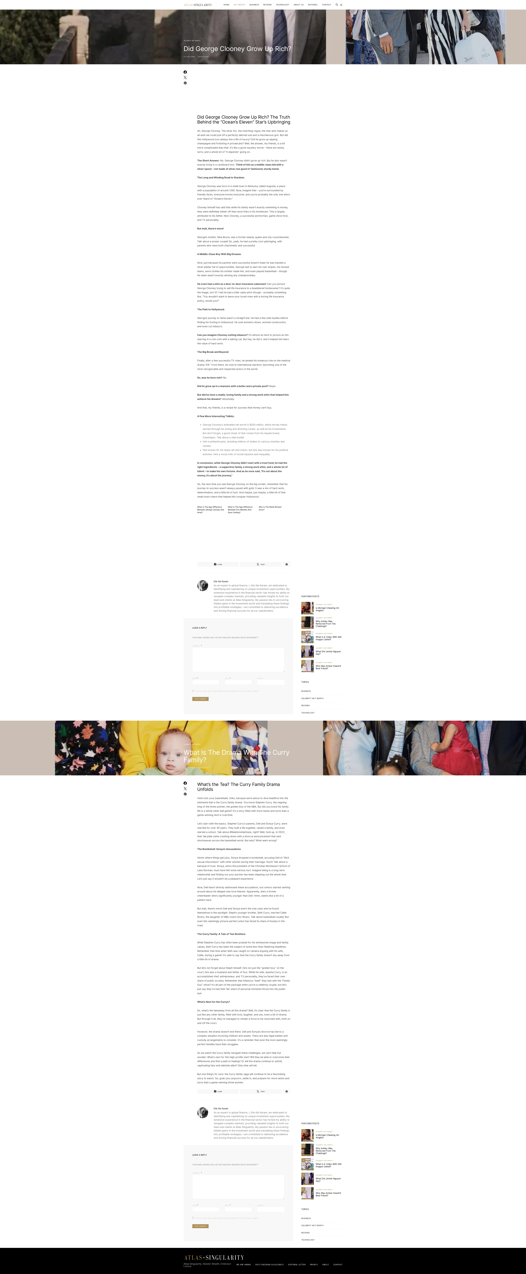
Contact (326, 5)
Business (254, 5)
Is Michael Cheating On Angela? (327, 609)
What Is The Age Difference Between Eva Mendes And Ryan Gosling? (240, 510)
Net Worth (239, 5)
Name (195, 678)
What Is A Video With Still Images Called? (328, 638)
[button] (341, 5)
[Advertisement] (243, 91)
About (325, 1264)
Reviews (267, 5)
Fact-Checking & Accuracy (269, 1264)
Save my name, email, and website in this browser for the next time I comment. (227, 691)
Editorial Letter (296, 1264)
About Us (299, 5)
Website (260, 678)
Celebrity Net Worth (192, 40)
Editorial (313, 5)
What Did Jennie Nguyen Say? (328, 652)
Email (228, 678)
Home (226, 5)
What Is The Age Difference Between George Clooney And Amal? (210, 510)
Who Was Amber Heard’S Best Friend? (328, 667)
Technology (282, 5)
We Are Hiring (243, 1264)
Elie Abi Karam (189, 56)
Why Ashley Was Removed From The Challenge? (326, 623)
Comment (196, 646)
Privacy (314, 1264)
